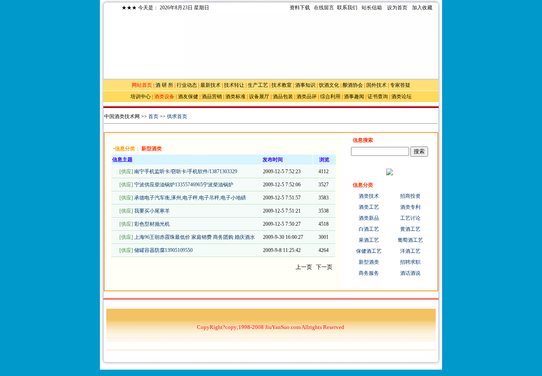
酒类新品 (369, 218)
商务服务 (369, 273)
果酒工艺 (369, 240)
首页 (153, 116)
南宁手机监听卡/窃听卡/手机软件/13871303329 (185, 171)
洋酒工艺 (410, 251)
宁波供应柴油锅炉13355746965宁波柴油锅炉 (183, 185)
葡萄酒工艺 (410, 240)
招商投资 (410, 196)
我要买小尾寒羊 (152, 211)
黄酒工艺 (410, 229)
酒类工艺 (369, 207)
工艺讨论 (410, 218)
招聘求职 (410, 262)
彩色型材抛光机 (152, 224)
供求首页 (177, 116)
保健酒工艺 (369, 251)
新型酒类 (369, 262)
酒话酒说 (410, 273)
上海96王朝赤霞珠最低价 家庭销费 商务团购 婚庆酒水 (194, 237)
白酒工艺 (369, 229)
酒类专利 (410, 207)
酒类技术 (369, 196)
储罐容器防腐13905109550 (163, 250)
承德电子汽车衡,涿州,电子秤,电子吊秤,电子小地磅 (190, 198)
